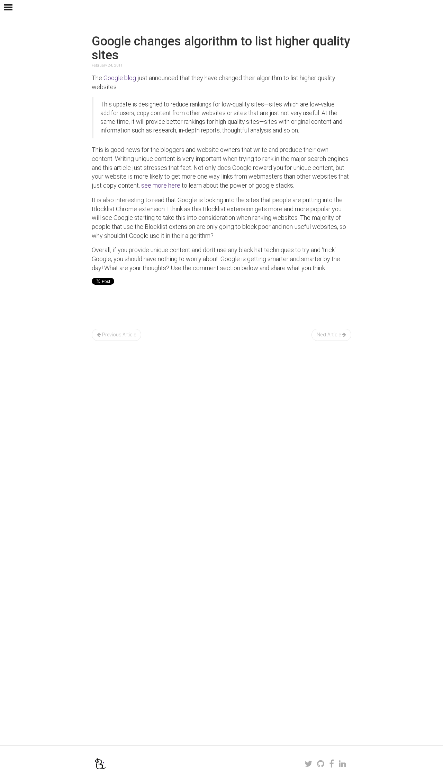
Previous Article (118, 334)
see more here (160, 185)
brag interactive (100, 763)
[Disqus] (221, 458)
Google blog (119, 77)
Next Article (329, 334)
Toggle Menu (8, 7)
